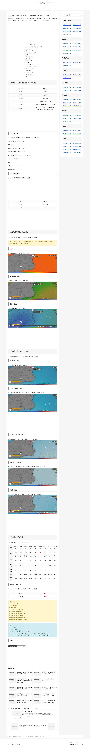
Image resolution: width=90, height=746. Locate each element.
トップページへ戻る (68, 742)
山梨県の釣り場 (67, 65)
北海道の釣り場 (67, 25)
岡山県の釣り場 (67, 121)
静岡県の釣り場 (67, 90)
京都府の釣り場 (67, 102)
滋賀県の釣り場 (67, 99)
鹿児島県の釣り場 (77, 149)
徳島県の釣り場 (67, 130)
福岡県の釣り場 (67, 143)
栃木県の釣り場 (67, 47)
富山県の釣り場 (67, 74)
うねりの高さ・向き (30, 64)
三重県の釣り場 (77, 90)
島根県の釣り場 (67, 118)
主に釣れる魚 (29, 48)
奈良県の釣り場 (77, 102)
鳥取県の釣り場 (67, 115)
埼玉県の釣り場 (67, 53)
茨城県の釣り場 (67, 43)
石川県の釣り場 (67, 78)
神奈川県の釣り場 (77, 50)
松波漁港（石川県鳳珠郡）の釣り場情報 (33, 46)
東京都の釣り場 (77, 47)
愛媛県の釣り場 (77, 130)
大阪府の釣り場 (67, 106)
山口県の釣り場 (77, 118)
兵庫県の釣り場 (77, 99)
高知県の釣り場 (77, 134)
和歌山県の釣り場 (77, 106)
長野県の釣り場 (77, 62)
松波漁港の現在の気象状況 (30, 52)
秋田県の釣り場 (77, 25)
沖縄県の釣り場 (77, 152)
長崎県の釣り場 (67, 149)
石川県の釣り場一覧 (13, 646)
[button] (81, 15)
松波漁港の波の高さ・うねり (31, 60)
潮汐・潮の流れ (29, 56)
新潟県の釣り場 (67, 62)
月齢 (27, 76)
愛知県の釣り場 (77, 87)
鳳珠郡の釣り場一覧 (22, 646)
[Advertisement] (32, 31)
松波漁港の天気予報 (29, 72)
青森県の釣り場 (67, 28)
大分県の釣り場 (77, 143)
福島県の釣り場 (77, 31)
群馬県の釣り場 (67, 50)
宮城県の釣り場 (67, 34)
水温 (27, 54)
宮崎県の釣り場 (77, 146)
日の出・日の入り (30, 74)
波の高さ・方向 (29, 62)
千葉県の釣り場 (77, 43)
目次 (31, 44)
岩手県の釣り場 (67, 31)
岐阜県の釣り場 (67, 87)
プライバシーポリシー (78, 742)
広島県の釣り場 (77, 115)
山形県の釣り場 (77, 28)
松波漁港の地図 (29, 50)
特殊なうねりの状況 (30, 68)
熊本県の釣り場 (67, 152)
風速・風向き (29, 58)
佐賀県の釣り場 (67, 146)
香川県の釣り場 (67, 134)
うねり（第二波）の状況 (31, 66)
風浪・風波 (28, 70)
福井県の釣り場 (77, 74)
